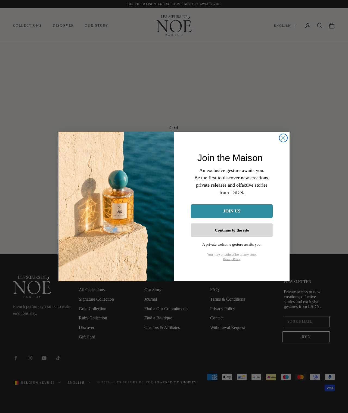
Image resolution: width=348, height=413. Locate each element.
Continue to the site (232, 230)
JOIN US (231, 211)
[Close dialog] (283, 138)
